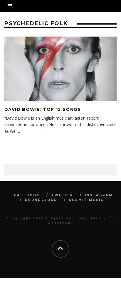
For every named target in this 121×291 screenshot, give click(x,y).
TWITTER (62, 195)
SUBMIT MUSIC (86, 200)
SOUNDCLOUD (41, 200)
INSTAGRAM (99, 195)
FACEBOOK (27, 195)
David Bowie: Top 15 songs (42, 109)
